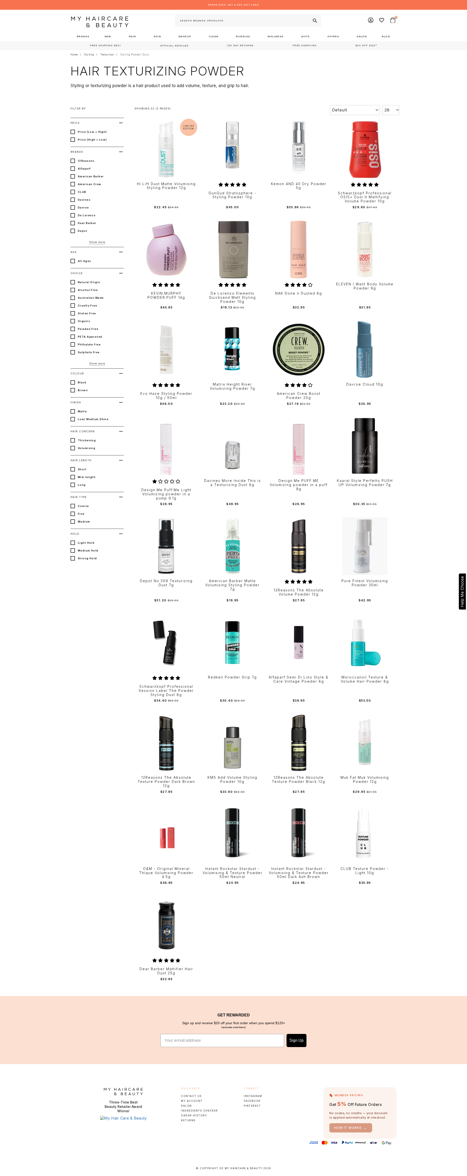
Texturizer (107, 54)
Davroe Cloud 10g (364, 384)
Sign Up (296, 1040)
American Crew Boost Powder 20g (299, 396)
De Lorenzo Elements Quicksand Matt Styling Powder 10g (232, 297)
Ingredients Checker (199, 1110)
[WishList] (382, 20)
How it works (350, 1128)
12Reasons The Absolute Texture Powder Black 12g (298, 780)
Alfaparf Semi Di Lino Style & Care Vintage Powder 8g (298, 679)
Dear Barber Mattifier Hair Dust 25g (166, 971)
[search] (314, 20)
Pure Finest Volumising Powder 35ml (364, 583)
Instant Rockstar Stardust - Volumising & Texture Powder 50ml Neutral (232, 873)
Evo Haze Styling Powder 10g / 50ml (166, 396)
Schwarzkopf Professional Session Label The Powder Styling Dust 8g (166, 691)
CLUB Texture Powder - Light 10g (365, 871)
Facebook (252, 1100)
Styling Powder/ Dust (134, 54)
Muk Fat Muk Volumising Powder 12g (365, 780)
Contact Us (191, 1096)
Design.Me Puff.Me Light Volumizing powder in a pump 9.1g (166, 494)
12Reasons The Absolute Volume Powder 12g (299, 592)
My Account (191, 1100)
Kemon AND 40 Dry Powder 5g (298, 186)
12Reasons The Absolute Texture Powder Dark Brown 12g (166, 782)
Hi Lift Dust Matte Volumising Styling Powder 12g (166, 186)
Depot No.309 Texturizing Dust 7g (166, 583)
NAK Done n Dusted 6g (298, 293)
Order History (194, 1115)
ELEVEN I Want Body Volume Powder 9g (365, 286)
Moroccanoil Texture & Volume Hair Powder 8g (365, 679)
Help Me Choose (462, 591)
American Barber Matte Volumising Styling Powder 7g (232, 585)
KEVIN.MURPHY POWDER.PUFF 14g (166, 295)
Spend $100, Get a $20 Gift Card (233, 4)
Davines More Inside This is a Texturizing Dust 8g (232, 483)
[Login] (371, 20)
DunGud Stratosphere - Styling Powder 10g (232, 195)
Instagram (253, 1096)
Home (74, 54)
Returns (188, 1120)
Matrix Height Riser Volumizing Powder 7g (232, 386)
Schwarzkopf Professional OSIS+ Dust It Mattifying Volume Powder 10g (365, 197)
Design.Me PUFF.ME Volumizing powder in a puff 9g (299, 485)
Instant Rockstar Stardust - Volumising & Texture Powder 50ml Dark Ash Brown (299, 873)
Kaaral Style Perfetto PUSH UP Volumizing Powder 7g (365, 483)
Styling (89, 54)
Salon (186, 1105)
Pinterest (252, 1105)
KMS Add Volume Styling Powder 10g (232, 780)
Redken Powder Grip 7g (232, 677)
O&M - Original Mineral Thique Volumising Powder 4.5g (166, 873)
